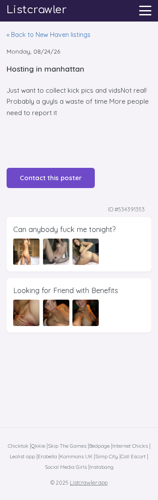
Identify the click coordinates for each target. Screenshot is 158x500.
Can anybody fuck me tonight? (64, 229)
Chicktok (18, 445)
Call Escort (133, 456)
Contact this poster (51, 178)
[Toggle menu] (145, 10)
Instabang (102, 467)
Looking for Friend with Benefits (65, 290)
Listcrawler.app (89, 482)
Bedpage (99, 445)
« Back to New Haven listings (48, 35)
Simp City (106, 456)
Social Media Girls (66, 467)
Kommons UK (76, 456)
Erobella (47, 456)
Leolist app (22, 456)
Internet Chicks (130, 445)
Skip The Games (67, 445)
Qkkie (38, 445)
